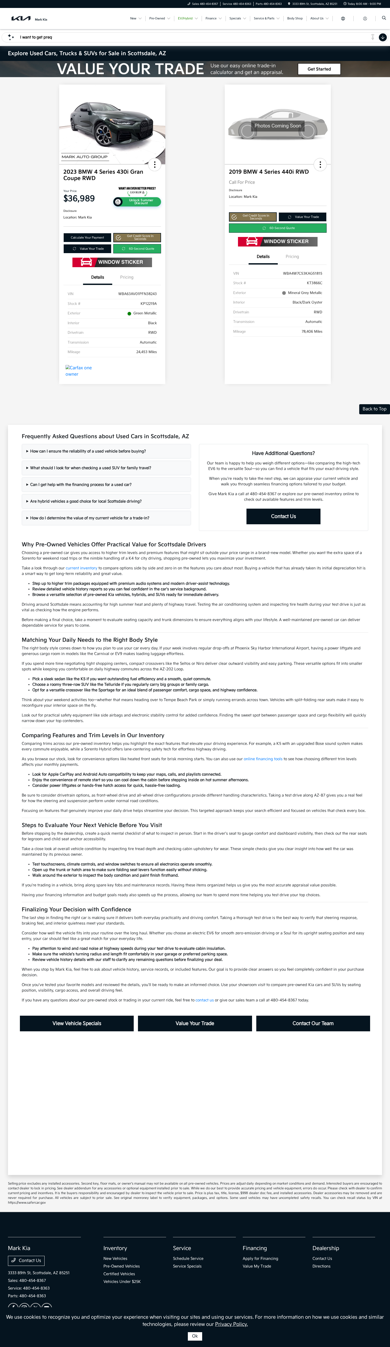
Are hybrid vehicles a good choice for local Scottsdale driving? (86, 501)
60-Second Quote (141, 248)
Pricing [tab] (126, 277)
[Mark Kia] (32, 18)
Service (182, 1248)
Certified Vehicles (119, 1274)
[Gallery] (195, 69)
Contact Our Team (313, 1023)
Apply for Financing (260, 1258)
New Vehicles (115, 1258)
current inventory (81, 568)
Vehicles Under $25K (122, 1281)
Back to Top (375, 409)
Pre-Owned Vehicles (121, 1266)
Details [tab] (97, 277)
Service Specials (187, 1266)
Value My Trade (257, 1266)
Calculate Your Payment (87, 237)
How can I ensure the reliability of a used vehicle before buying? (88, 451)
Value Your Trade (92, 248)
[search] (384, 18)
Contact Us (283, 516)
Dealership (326, 1248)
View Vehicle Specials (77, 1023)
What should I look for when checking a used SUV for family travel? (90, 468)
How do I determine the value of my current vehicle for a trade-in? (89, 518)
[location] (289, 4)
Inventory (115, 1248)
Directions (322, 1266)
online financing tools (263, 759)
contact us (205, 1000)
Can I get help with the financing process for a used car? (81, 484)
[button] (154, 164)
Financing (255, 1248)
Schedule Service (188, 1258)
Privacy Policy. (231, 1324)
